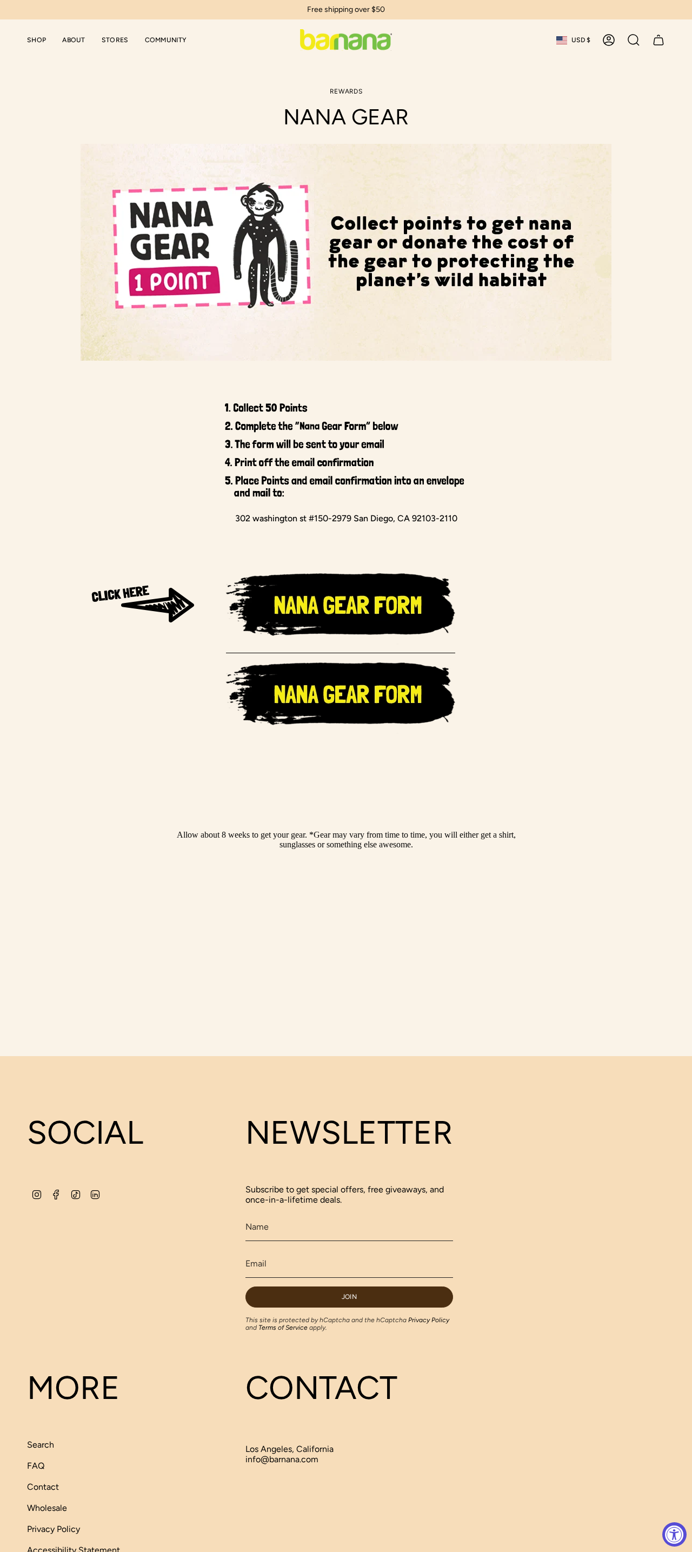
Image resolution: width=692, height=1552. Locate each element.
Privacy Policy (428, 1320)
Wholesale (47, 1508)
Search (40, 1445)
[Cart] (658, 40)
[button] (36, 40)
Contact (43, 1487)
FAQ (35, 1466)
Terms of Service (283, 1327)
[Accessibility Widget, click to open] (674, 1534)
